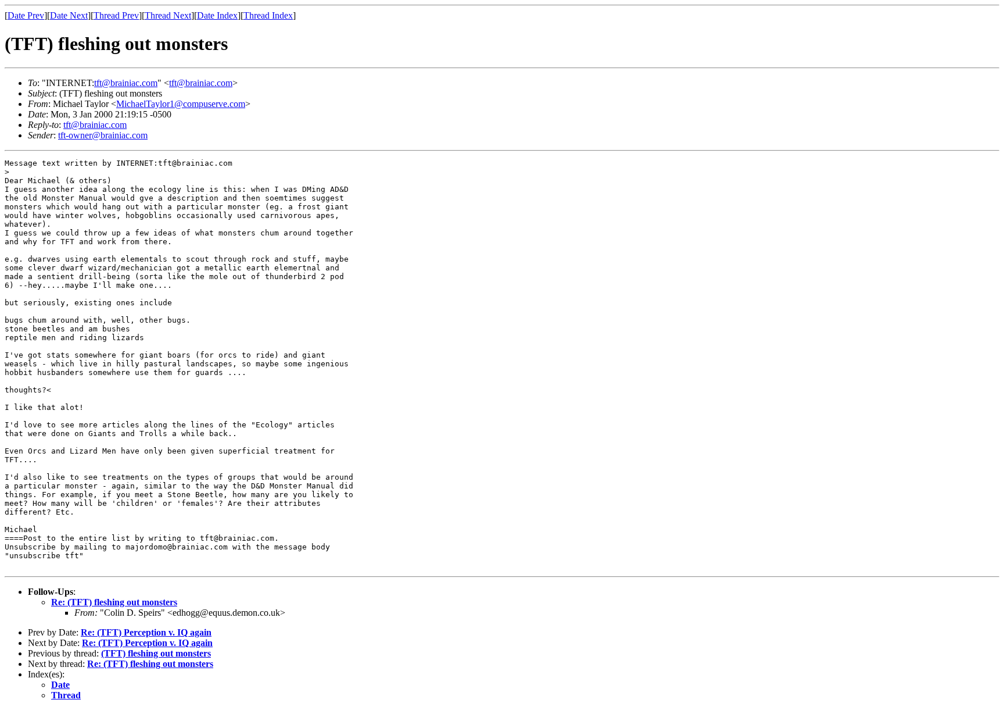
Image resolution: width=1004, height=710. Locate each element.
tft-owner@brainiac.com (103, 135)
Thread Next (168, 15)
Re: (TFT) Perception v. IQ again (146, 632)
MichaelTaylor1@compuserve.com (180, 104)
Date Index (217, 15)
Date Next (69, 15)
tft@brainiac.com (125, 83)
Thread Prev (116, 15)
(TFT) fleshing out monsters (156, 653)
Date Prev (26, 15)
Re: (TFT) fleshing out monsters (114, 602)
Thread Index (268, 15)
